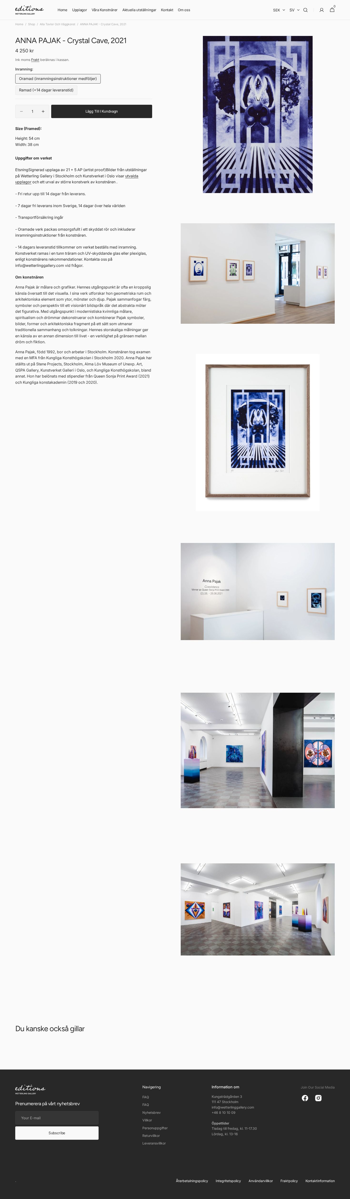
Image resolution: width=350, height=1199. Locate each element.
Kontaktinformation (320, 1181)
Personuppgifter (155, 1128)
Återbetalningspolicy (192, 1181)
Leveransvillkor (154, 1143)
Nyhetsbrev (151, 1112)
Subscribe (57, 1133)
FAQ (145, 1097)
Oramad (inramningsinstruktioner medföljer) (58, 80)
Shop (31, 24)
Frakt (35, 60)
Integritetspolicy (228, 1181)
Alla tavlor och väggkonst (57, 24)
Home (19, 24)
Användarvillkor (261, 1181)
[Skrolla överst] (344, 1193)
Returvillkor (151, 1136)
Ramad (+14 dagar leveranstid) (46, 91)
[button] (305, 10)
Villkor (147, 1120)
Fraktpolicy (289, 1181)
